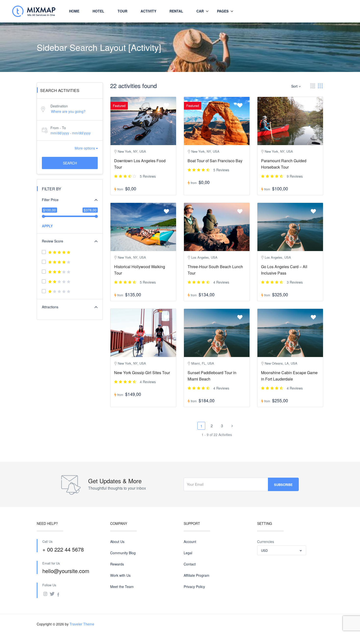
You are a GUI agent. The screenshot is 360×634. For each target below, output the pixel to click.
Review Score (52, 241)
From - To (58, 127)
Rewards (117, 564)
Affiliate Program (196, 575)
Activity (148, 11)
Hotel (98, 11)
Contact (190, 564)
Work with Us (120, 575)
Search (70, 163)
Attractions (50, 306)
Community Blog (123, 552)
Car (200, 11)
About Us (117, 541)
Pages (222, 11)
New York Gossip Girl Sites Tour (142, 372)
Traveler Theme (82, 624)
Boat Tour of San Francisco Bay (215, 160)
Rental (176, 11)
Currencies (265, 541)
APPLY (47, 225)
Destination (59, 106)
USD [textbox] (264, 550)
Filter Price (50, 199)
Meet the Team (122, 586)
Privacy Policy (194, 586)
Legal (188, 552)
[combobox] (281, 550)
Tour (122, 11)
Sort (295, 86)
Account (190, 541)
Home (74, 11)
